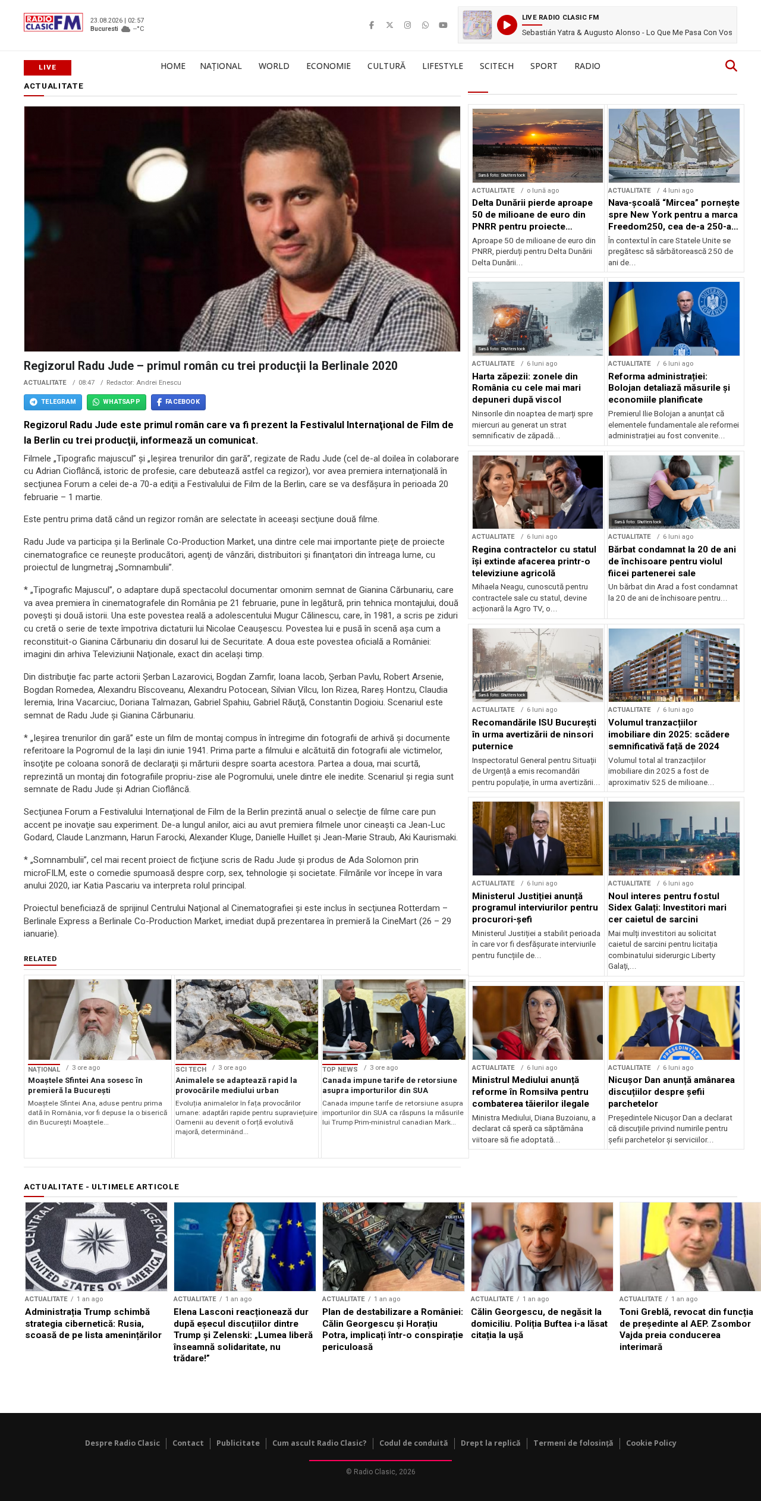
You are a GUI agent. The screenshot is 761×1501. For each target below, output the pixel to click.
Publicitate (238, 1443)
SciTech (497, 65)
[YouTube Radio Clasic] (442, 25)
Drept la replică (491, 1443)
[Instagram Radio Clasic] (407, 25)
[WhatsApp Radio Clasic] (425, 25)
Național (221, 65)
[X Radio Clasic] (389, 25)
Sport (544, 65)
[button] (597, 25)
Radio (587, 65)
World (274, 65)
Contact (188, 1443)
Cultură (386, 65)
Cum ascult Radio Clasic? (319, 1443)
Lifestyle (442, 65)
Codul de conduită (413, 1443)
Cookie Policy (651, 1443)
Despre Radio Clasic (122, 1443)
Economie (328, 65)
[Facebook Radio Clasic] (371, 25)
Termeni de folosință (573, 1443)
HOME (173, 65)
